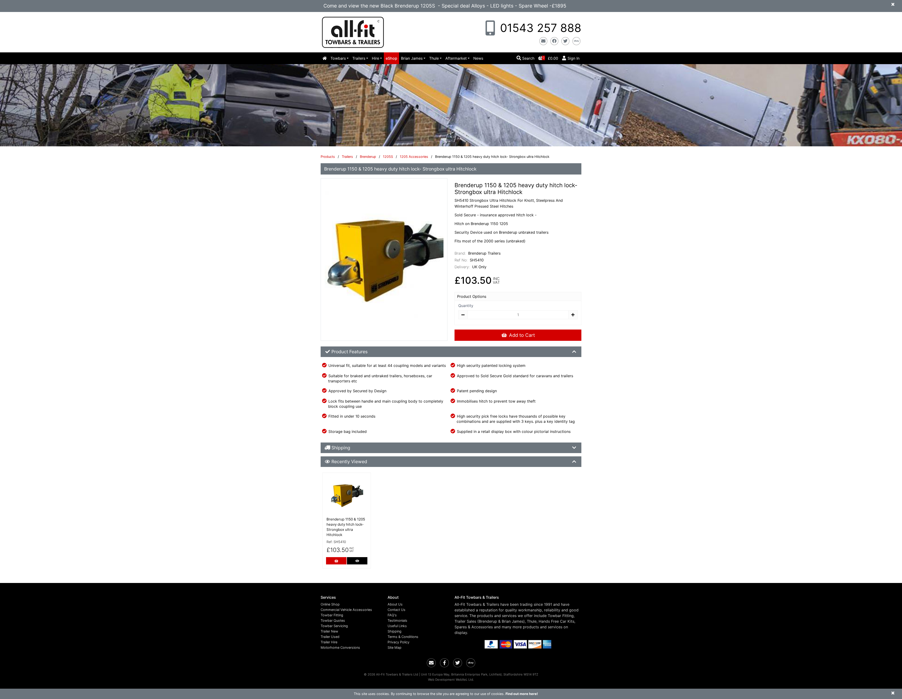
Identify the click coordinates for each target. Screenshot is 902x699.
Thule (434, 58)
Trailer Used (330, 637)
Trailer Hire (329, 642)
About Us (395, 604)
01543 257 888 (539, 28)
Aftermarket (456, 58)
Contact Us (396, 610)
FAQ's (392, 615)
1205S (388, 157)
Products (328, 157)
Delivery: (462, 266)
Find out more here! (521, 694)
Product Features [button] (349, 351)
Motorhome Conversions (340, 647)
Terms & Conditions (403, 637)
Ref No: (461, 260)
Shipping (394, 631)
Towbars (338, 58)
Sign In (573, 58)
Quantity (465, 305)
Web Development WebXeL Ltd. (451, 679)
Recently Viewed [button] (349, 461)
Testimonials (397, 620)
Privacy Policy (398, 642)
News (478, 58)
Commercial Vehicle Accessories (346, 610)
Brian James (412, 58)
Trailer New (329, 631)
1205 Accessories (414, 157)
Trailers (358, 58)
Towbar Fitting (332, 615)
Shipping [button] (340, 447)
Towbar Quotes (333, 620)
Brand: (460, 253)
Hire (375, 58)
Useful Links (397, 626)
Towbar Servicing (334, 626)
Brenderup (368, 157)
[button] (351, 597)
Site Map (394, 647)
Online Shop (330, 604)
